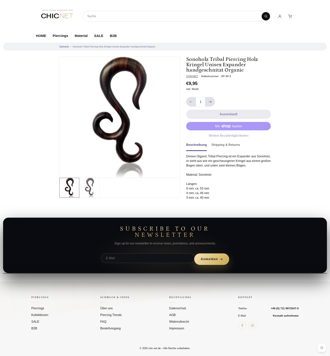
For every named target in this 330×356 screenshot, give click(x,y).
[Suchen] (266, 16)
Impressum (176, 328)
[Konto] (280, 16)
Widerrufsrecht (179, 321)
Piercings (60, 36)
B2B (113, 36)
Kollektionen (39, 315)
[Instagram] (252, 325)
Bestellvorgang (110, 328)
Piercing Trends (111, 315)
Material (81, 36)
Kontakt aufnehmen (286, 315)
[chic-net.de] (57, 15)
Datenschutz (177, 308)
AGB (172, 315)
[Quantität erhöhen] (210, 102)
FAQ (103, 321)
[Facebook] (242, 325)
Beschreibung (196, 144)
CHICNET (192, 76)
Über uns (106, 308)
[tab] (198, 146)
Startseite (64, 46)
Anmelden (209, 259)
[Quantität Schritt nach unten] (191, 102)
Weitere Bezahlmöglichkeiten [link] (228, 135)
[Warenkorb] (290, 16)
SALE (98, 36)
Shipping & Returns (225, 144)
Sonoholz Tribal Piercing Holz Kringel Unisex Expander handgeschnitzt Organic (114, 46)
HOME (41, 36)
